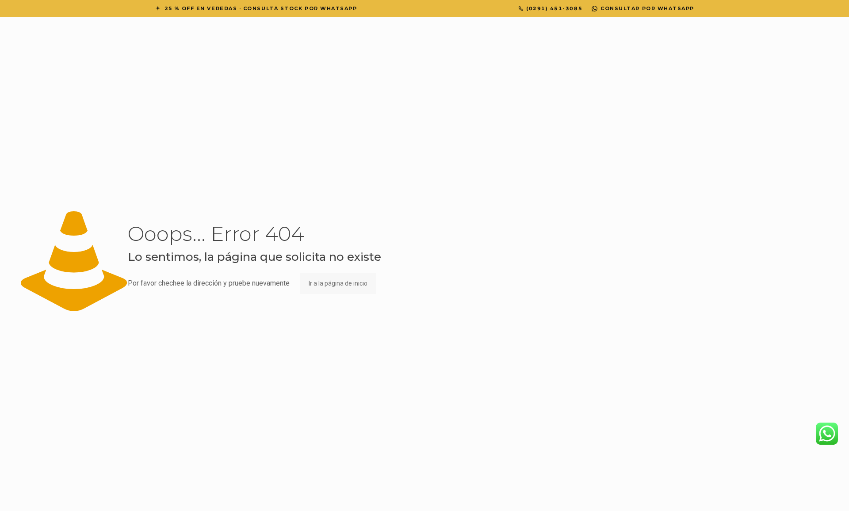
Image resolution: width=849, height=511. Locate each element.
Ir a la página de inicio (338, 283)
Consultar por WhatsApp (647, 8)
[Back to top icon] (806, 493)
